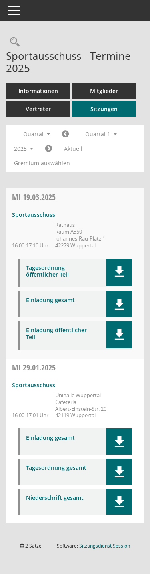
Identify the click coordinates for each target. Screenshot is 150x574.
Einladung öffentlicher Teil (56, 334)
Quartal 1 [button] (98, 134)
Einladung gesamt (50, 300)
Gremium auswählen (42, 163)
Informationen (38, 91)
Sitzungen (104, 109)
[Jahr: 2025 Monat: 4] (48, 148)
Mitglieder (104, 91)
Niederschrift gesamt (55, 498)
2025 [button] (21, 148)
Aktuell (73, 148)
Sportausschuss (33, 214)
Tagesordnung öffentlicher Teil (47, 271)
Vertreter (38, 109)
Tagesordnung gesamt (56, 468)
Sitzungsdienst (104, 545)
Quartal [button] (34, 134)
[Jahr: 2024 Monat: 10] (65, 134)
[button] (119, 272)
